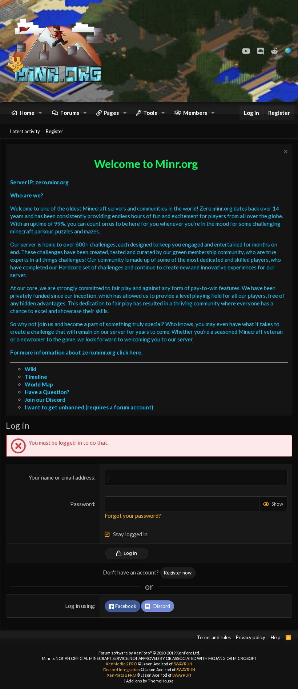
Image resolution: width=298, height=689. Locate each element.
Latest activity (25, 131)
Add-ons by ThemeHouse (150, 680)
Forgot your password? (133, 515)
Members (195, 112)
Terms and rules (214, 637)
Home (27, 112)
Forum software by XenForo (149, 652)
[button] (40, 112)
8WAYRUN (182, 663)
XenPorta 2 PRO (121, 675)
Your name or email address (61, 477)
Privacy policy (250, 637)
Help (276, 637)
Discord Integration (121, 669)
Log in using (79, 605)
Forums (69, 112)
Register (54, 131)
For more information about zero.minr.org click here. (76, 352)
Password (82, 504)
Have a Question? (47, 392)
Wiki (30, 369)
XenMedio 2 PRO (121, 663)
